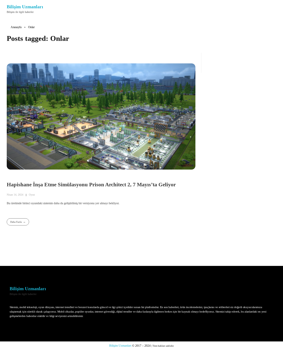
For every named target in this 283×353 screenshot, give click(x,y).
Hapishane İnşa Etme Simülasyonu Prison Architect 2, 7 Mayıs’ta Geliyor (91, 184)
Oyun (32, 194)
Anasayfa (16, 27)
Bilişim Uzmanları (25, 6)
